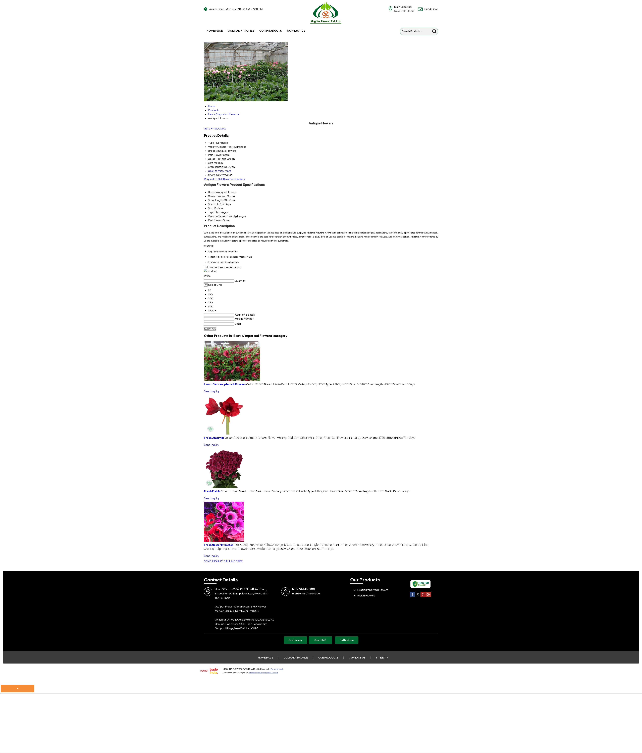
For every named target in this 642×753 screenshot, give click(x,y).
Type (211, 212)
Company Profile (241, 30)
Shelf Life (214, 204)
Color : (254, 384)
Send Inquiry (237, 179)
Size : (358, 384)
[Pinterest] (423, 596)
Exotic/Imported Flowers (372, 589)
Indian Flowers (366, 595)
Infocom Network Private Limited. (263, 672)
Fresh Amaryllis (214, 437)
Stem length (215, 200)
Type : (338, 384)
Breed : (272, 384)
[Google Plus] (428, 596)
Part (210, 220)
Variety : (311, 384)
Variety (212, 216)
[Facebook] (412, 596)
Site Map (382, 657)
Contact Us (296, 30)
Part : (289, 384)
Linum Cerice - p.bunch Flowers (225, 384)
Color (211, 196)
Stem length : (380, 384)
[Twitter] (417, 596)
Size (210, 208)
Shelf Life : (404, 384)
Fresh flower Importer (218, 544)
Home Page (214, 30)
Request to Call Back (216, 179)
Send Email (431, 9)
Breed (212, 192)
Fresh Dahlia (212, 491)
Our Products (270, 30)
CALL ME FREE (233, 561)
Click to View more (219, 170)
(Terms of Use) (276, 669)
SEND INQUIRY (213, 561)
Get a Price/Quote (215, 128)
